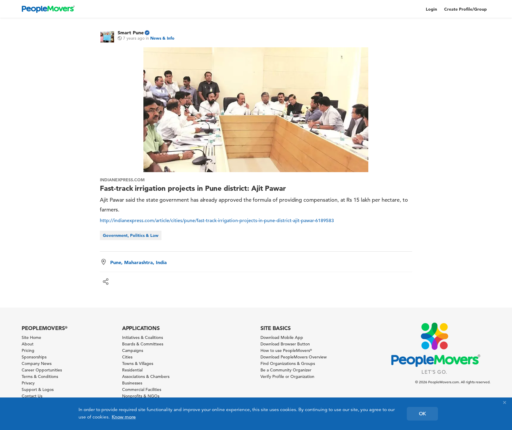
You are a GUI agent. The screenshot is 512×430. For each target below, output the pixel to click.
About (27, 344)
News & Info (162, 38)
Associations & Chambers (145, 376)
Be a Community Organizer (285, 370)
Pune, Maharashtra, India (138, 262)
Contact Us (32, 396)
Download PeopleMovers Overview (293, 357)
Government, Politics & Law (131, 235)
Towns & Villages (137, 363)
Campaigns (132, 350)
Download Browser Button (285, 344)
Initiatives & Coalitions (142, 337)
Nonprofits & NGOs (140, 396)
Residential (132, 370)
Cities (127, 357)
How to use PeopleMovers (286, 350)
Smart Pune (131, 32)
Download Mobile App (281, 337)
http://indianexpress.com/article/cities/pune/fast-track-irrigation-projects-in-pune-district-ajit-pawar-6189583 (217, 221)
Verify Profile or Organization (287, 376)
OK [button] (422, 414)
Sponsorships (34, 357)
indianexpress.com (122, 179)
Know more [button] (124, 417)
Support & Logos (38, 389)
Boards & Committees (142, 344)
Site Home (31, 337)
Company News (37, 363)
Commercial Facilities (141, 389)
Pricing (28, 350)
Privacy (28, 383)
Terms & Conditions (40, 376)
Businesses (132, 383)
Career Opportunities (42, 370)
